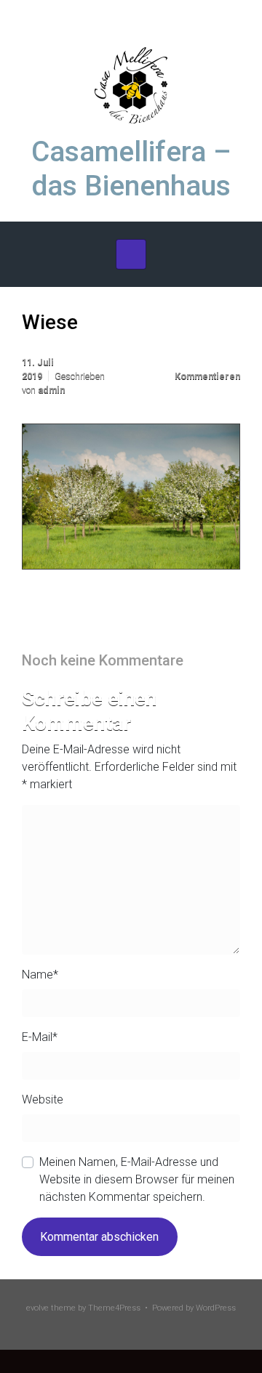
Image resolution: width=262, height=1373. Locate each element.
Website (42, 1099)
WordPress (216, 1308)
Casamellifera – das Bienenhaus (131, 169)
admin (51, 389)
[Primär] (131, 254)
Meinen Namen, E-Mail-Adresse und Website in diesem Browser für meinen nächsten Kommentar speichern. (136, 1179)
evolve (37, 1308)
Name (40, 974)
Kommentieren (207, 375)
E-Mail (39, 1037)
